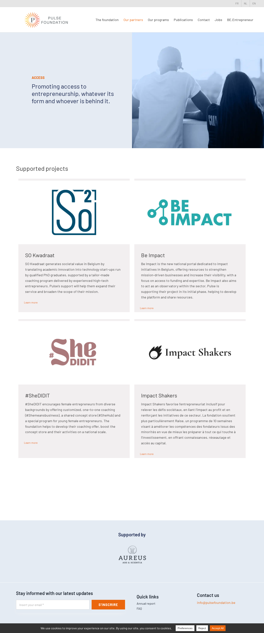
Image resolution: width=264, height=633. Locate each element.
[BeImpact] (190, 182)
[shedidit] (74, 323)
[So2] (74, 182)
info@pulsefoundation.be (216, 602)
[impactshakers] (190, 323)
